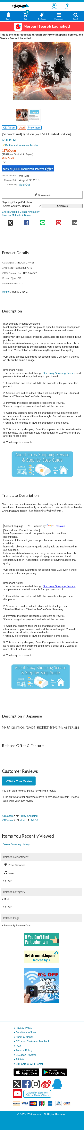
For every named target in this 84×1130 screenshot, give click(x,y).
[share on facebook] (27, 221)
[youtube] (17, 1094)
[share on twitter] (10, 221)
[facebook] (26, 1084)
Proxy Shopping (29, 815)
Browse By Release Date (17, 925)
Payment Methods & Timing (16, 215)
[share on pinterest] (59, 221)
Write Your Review (20, 781)
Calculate (62, 205)
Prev (13, 71)
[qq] (57, 1084)
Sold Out (24, 184)
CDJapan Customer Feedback (33, 1041)
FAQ (18, 1045)
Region (6, 291)
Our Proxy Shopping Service (59, 373)
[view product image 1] (22, 115)
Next (70, 71)
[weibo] (46, 1084)
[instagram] (35, 1084)
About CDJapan (24, 1036)
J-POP (34, 820)
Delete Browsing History (16, 844)
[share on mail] (75, 221)
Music (23, 820)
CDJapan (7, 815)
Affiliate (20, 1059)
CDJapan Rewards (26, 1054)
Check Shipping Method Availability (20, 212)
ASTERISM (9, 140)
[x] (17, 1084)
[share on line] (43, 221)
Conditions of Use (26, 1032)
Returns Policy (24, 1050)
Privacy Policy (24, 1027)
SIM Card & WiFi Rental (29, 1063)
